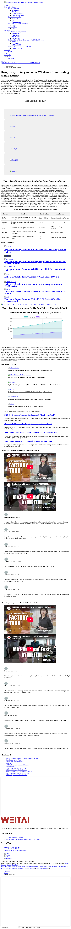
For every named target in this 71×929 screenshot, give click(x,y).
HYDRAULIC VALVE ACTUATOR (19, 46)
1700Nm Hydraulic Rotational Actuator (17, 765)
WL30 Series (16, 36)
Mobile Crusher (16, 10)
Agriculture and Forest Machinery (18, 23)
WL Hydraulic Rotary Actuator (17, 32)
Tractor (14, 25)
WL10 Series (16, 33)
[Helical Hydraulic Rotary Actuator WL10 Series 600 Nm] (11, 404)
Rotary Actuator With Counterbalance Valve (19, 771)
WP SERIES (15, 41)
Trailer (14, 28)
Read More (8, 256)
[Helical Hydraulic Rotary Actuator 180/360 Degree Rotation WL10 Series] (10, 282)
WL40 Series (16, 38)
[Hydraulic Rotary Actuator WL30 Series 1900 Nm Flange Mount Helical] (11, 389)
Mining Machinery (13, 8)
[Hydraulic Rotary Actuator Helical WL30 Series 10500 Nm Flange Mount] (6, 297)
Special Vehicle (12, 27)
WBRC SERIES (17, 48)
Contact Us (7, 55)
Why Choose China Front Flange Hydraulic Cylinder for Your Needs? (31, 432)
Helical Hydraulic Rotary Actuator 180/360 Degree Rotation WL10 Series (33, 285)
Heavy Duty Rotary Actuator (48, 866)
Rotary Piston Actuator (42, 868)
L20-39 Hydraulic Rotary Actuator (16, 768)
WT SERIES (16, 43)
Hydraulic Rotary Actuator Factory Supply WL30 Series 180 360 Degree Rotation (35, 262)
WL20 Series (16, 35)
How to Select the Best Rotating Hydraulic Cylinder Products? (28, 424)
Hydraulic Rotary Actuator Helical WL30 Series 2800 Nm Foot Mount (29, 399)
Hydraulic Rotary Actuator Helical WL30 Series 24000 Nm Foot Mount (34, 293)
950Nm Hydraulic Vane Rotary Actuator (17, 773)
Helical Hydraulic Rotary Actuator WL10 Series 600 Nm (25, 406)
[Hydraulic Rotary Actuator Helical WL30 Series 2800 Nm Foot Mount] (13, 396)
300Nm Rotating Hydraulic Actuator (16, 770)
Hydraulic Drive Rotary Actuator (25, 868)
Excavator (15, 18)
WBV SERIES (16, 45)
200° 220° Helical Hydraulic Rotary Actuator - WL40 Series (26, 377)
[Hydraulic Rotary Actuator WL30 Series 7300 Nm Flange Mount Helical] (7, 246)
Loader (14, 20)
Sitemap (9, 865)
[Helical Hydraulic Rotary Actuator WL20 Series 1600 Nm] (8, 274)
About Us (7, 50)
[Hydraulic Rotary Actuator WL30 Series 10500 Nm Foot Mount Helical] (9, 266)
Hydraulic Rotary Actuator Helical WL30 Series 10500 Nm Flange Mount (32, 300)
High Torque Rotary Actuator (14, 760)
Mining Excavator (17, 13)
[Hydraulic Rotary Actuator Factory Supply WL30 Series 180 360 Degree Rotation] (9, 259)
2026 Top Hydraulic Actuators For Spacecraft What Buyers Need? (29, 415)
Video (10, 51)
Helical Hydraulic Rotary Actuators (11, 866)
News (6, 53)
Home (6, 5)
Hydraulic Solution (10, 7)
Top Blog (11, 58)
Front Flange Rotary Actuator (14, 761)
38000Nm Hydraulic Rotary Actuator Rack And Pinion (22, 758)
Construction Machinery (15, 17)
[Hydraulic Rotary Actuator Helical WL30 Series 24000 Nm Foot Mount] (7, 289)
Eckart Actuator (10, 766)
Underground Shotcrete (19, 15)
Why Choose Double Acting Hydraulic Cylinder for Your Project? (29, 441)
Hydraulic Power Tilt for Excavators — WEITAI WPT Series (26, 40)
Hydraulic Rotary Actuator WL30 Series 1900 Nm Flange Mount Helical (30, 392)
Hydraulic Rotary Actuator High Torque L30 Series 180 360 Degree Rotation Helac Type (35, 385)
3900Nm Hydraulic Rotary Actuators (16, 775)
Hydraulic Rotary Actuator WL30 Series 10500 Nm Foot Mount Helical (34, 270)
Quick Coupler (16, 22)
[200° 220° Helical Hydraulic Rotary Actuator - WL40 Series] (19, 375)
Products (7, 30)
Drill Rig (14, 12)
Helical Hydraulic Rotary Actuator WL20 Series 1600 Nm (31, 277)
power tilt (8, 763)
